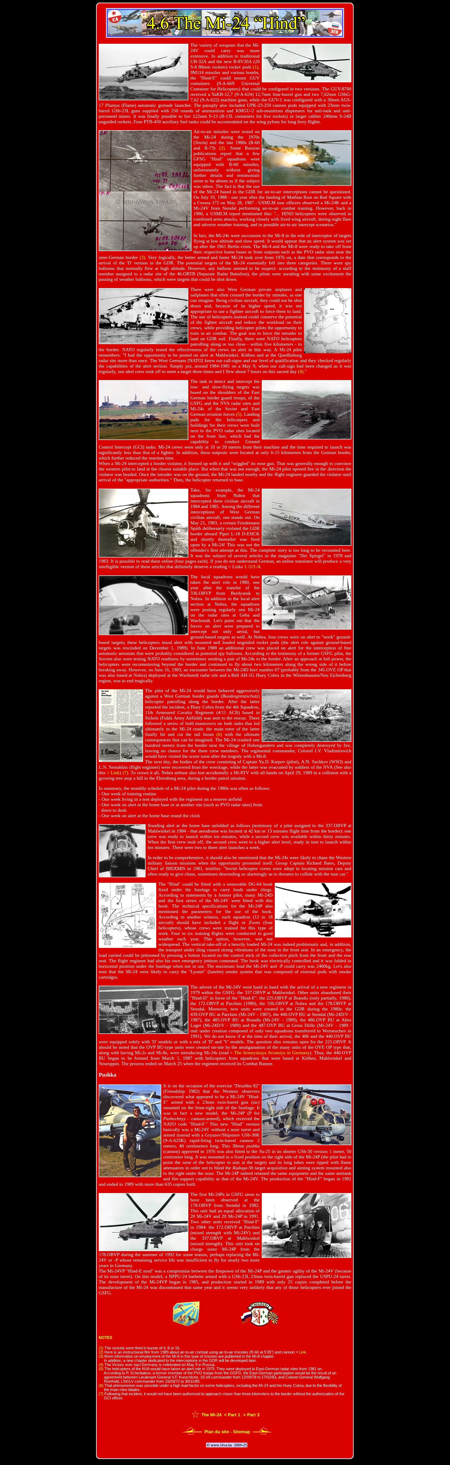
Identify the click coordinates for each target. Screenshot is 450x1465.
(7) (125, 772)
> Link (113, 772)
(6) (219, 734)
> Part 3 (251, 1414)
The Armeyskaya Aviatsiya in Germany (272, 1052)
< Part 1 (231, 1414)
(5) (238, 414)
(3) (142, 257)
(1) (255, 67)
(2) (222, 148)
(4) (300, 371)
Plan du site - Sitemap (227, 1431)
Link (302, 1352)
